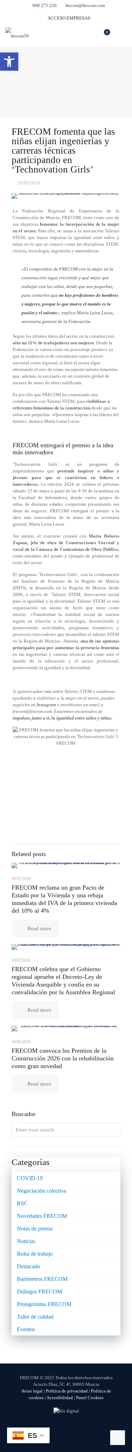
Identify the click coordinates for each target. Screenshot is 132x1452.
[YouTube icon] (66, 1427)
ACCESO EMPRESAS (68, 18)
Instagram (46, 704)
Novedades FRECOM (42, 1216)
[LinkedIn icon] (73, 1427)
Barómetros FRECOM (42, 1279)
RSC (22, 1203)
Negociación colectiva (41, 1191)
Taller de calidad (35, 1317)
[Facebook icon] (51, 1427)
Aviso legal (32, 1391)
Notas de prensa (34, 1229)
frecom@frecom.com (85, 5)
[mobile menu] (122, 36)
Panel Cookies (89, 1397)
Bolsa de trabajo (35, 1254)
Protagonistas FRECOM (44, 1304)
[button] (9, 61)
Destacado (28, 1266)
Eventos (26, 1329)
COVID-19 (30, 1178)
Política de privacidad (67, 1391)
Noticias (26, 1241)
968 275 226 (44, 5)
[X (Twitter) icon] (58, 1427)
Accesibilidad (59, 1397)
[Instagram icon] (80, 1427)
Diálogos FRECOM (39, 1292)
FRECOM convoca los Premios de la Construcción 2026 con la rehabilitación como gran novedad (63, 1058)
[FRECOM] (17, 35)
